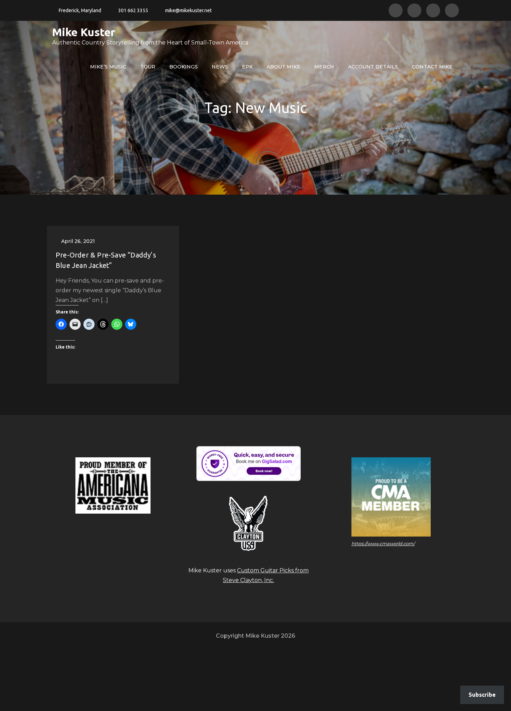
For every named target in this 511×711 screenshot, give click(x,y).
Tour (147, 67)
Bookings (183, 67)
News (220, 67)
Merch (324, 67)
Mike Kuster (83, 32)
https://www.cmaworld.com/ (383, 543)
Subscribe (482, 695)
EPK (247, 67)
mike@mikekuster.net (188, 10)
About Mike (283, 67)
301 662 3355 (133, 10)
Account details (373, 67)
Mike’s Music (108, 67)
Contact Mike (432, 67)
